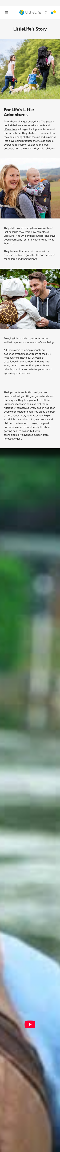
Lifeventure (10, 129)
